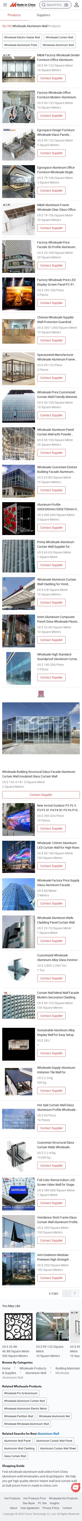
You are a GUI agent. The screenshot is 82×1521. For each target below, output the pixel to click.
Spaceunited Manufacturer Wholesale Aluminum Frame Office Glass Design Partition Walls (56, 357)
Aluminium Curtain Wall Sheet (58, 1448)
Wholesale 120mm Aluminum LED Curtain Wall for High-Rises (58, 845)
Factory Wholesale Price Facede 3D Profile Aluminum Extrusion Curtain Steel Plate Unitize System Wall (56, 244)
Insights (54, 1503)
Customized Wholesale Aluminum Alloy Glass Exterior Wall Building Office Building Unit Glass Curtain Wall (57, 957)
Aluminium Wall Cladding (19, 1448)
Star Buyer (29, 1503)
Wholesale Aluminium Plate (20, 45)
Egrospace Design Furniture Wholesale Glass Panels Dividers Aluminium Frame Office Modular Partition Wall (56, 132)
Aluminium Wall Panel (17, 1440)
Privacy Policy (51, 1508)
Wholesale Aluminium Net (54, 1416)
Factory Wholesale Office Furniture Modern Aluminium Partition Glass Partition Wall (56, 94)
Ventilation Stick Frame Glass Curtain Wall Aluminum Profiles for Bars (58, 1219)
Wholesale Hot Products (63, 1498)
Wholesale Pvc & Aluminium (20, 1393)
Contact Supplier (51, 78)
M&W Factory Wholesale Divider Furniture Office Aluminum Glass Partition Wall (58, 57)
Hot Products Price (34, 1498)
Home (6, 1368)
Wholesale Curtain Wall (59, 37)
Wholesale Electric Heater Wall (22, 37)
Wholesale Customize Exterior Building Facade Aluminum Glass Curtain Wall (57, 469)
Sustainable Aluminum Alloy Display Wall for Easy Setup (56, 1032)
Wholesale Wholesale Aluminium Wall (26, 1424)
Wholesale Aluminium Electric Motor (25, 1408)
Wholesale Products (32, 1368)
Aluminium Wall (35, 1373)
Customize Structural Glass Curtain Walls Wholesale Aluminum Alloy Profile (55, 1144)
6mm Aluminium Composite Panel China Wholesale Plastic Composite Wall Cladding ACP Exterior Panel (57, 619)
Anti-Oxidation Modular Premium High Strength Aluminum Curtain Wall (53, 1257)
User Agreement (30, 1508)
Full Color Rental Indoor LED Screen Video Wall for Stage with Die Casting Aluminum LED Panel (58, 1182)
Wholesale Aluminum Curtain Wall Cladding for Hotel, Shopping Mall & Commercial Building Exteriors (56, 581)
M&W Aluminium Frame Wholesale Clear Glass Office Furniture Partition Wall (56, 207)
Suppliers (43, 15)
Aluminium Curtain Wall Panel (54, 1440)
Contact (67, 1508)
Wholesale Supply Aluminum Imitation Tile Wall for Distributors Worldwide (56, 1069)
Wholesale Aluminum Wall (58, 45)
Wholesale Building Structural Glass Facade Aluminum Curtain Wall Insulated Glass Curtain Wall (38, 774)
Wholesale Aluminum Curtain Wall (24, 1401)
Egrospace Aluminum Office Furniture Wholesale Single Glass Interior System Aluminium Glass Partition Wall (58, 169)
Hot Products (12, 1498)
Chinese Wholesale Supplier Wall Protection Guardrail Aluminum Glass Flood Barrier (57, 319)
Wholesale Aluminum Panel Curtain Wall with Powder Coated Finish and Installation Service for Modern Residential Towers (57, 432)
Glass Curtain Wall (15, 1456)
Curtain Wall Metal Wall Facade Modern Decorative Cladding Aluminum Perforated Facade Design (58, 995)
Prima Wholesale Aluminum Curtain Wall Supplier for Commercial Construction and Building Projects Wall (57, 544)
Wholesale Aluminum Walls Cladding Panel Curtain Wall (56, 920)
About (13, 1508)
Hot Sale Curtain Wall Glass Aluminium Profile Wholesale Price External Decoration (56, 1107)
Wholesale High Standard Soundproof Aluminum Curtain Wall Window (58, 656)
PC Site (42, 1503)
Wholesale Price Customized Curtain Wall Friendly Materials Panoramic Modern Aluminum (57, 394)
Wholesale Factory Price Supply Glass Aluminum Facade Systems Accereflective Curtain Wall (58, 882)
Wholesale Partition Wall (18, 1416)
